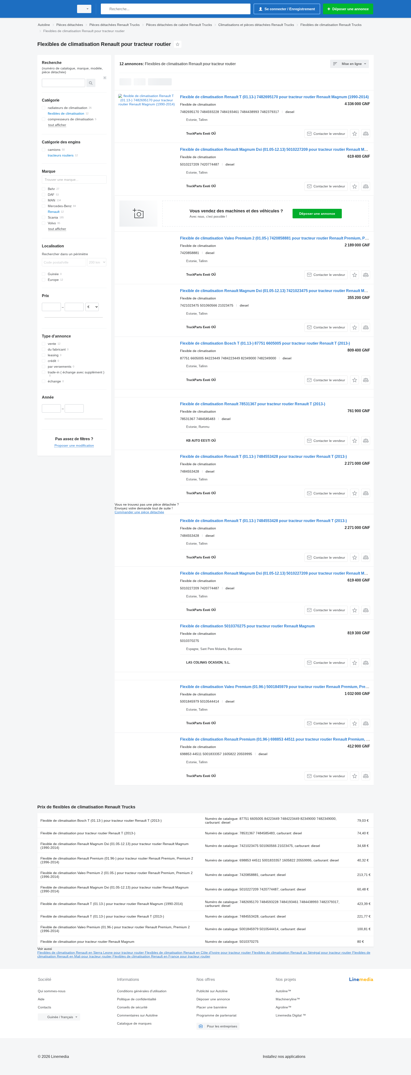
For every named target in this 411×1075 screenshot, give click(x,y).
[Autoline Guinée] (54, 9)
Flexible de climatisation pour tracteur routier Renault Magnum (87, 941)
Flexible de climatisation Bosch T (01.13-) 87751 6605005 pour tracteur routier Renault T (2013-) (265, 343)
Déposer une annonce (317, 213)
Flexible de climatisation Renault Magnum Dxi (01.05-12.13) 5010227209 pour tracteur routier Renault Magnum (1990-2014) (289, 149)
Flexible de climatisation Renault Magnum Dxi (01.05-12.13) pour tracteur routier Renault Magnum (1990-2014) (114, 846)
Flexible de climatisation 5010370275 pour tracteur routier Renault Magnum (247, 626)
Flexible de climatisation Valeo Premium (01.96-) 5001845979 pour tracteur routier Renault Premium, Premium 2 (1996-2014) (290, 687)
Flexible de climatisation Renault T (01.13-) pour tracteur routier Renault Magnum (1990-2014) (111, 904)
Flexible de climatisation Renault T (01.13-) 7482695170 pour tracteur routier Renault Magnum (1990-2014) (274, 97)
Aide (41, 999)
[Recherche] (105, 9)
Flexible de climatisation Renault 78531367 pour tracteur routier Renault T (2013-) (252, 404)
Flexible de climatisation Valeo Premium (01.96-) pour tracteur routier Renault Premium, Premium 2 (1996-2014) (115, 929)
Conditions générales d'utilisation (141, 991)
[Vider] (105, 77)
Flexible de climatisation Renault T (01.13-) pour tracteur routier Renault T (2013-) (102, 916)
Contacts (44, 1007)
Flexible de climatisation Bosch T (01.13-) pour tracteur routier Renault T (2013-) (101, 820)
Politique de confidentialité (136, 999)
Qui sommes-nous (51, 991)
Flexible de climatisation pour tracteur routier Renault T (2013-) (87, 833)
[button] (354, 133)
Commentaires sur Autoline (137, 1015)
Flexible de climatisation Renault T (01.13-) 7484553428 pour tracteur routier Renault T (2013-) (263, 456)
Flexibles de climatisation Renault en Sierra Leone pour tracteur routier (91, 952)
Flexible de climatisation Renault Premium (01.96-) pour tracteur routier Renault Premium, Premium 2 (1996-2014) (116, 860)
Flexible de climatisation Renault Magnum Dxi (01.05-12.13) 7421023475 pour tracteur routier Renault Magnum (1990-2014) (289, 291)
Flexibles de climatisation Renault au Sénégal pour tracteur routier (302, 952)
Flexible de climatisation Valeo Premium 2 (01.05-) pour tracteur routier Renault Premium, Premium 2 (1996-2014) (116, 875)
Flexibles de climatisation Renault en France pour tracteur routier (161, 956)
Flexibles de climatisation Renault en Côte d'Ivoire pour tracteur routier (198, 952)
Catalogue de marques (134, 1023)
